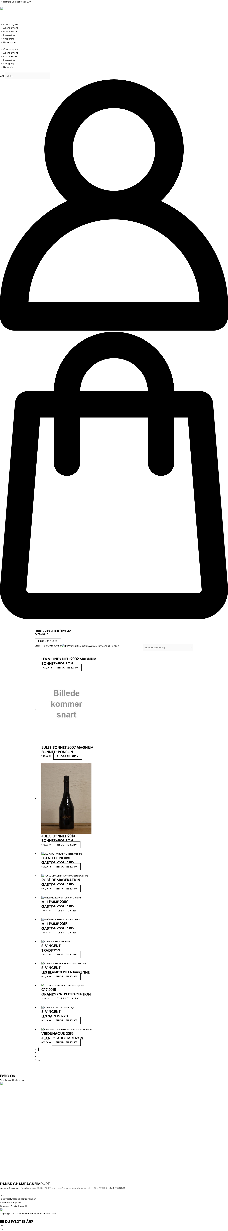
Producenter (10, 31)
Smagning (9, 38)
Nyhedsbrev (10, 42)
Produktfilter (47, 641)
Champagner (10, 24)
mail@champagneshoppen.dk (73, 1188)
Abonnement (10, 27)
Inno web (51, 1213)
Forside (39, 630)
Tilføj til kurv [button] (67, 667)
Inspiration (9, 35)
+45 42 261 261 (99, 1188)
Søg (2, 75)
